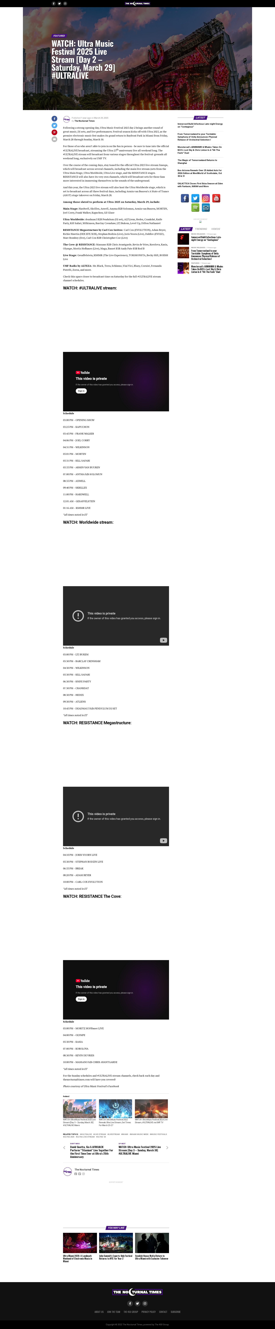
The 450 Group (131, 1312)
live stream (100, 1134)
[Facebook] (185, 198)
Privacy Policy (149, 1312)
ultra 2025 (69, 1137)
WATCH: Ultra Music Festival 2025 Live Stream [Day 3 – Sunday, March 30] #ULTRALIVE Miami (79, 1122)
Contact (163, 1312)
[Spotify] (195, 207)
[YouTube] (216, 198)
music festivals (159, 1134)
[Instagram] (206, 198)
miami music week (139, 1134)
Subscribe (175, 1312)
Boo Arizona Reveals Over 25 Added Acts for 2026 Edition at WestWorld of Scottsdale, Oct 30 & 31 (200, 173)
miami (125, 1134)
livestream (114, 1134)
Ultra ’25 (101, 1137)
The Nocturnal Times (84, 121)
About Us (99, 1312)
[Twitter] (195, 198)
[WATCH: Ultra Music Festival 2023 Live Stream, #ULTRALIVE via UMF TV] (151, 1108)
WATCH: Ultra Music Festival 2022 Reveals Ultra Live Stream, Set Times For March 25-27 (115, 1122)
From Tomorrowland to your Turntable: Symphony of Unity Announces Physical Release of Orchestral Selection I (197, 137)
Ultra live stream (86, 1137)
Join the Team (113, 1312)
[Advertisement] (116, 1203)
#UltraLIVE (86, 1134)
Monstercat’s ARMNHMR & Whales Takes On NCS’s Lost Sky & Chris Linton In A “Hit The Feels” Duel (200, 150)
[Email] (206, 207)
